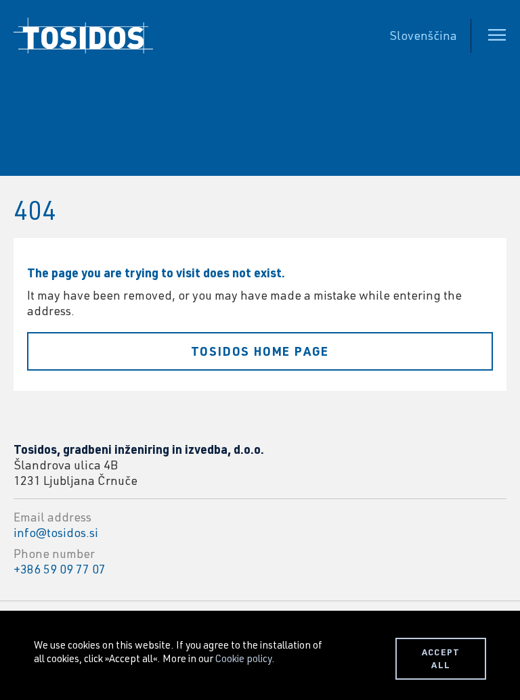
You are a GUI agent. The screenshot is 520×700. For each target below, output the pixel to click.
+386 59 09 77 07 (60, 569)
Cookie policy (243, 658)
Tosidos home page (260, 351)
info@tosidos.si (56, 532)
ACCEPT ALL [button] (441, 658)
